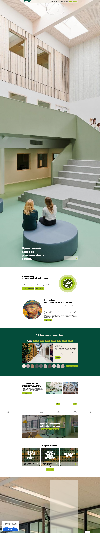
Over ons (67, 1)
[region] (10, 526)
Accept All (10, 529)
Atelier (61, 1)
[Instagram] (74, 1)
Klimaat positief (53, 1)
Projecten (57, 1)
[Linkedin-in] (73, 1)
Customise (6, 527)
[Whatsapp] (76, 1)
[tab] (29, 341)
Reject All (14, 527)
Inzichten (63, 1)
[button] (49, 466)
